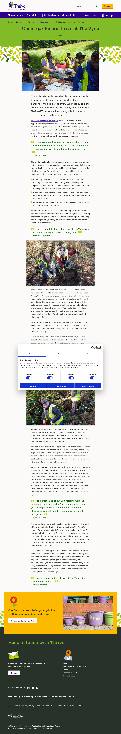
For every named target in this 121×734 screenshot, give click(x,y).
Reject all (33, 386)
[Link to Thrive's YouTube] (107, 15)
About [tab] (89, 354)
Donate (107, 6)
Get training (27, 696)
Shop (87, 15)
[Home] (16, 6)
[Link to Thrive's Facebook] (103, 15)
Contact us (95, 15)
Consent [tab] (32, 354)
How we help (21, 22)
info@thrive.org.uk (16, 687)
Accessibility (14, 706)
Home (10, 22)
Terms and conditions (45, 706)
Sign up (14, 673)
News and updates (47, 22)
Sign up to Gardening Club (23, 621)
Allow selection (60, 386)
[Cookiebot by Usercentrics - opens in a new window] (92, 347)
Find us (79, 706)
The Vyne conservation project (44, 120)
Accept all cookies (88, 386)
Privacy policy (28, 706)
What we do (33, 22)
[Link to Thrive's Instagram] (111, 15)
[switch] (50, 378)
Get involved (41, 696)
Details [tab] (60, 354)
